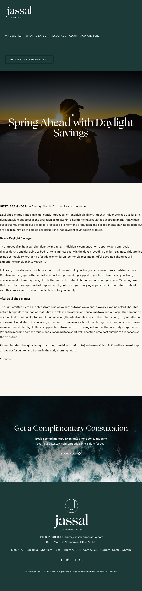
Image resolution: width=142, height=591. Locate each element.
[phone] (80, 560)
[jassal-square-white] (71, 498)
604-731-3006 (54, 537)
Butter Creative (109, 571)
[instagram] (67, 560)
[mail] (74, 560)
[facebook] (61, 560)
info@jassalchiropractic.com (84, 537)
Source (6, 359)
